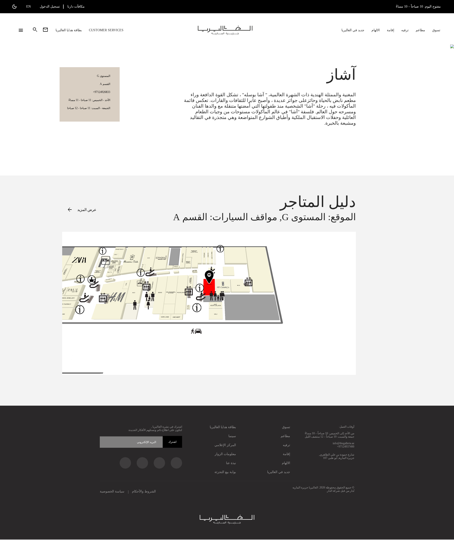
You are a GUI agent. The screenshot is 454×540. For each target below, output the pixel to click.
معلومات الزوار (225, 454)
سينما (232, 436)
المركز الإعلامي (225, 445)
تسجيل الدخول (50, 6)
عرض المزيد (81, 209)
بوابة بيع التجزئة (225, 472)
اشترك (172, 441)
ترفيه (405, 30)
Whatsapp (142, 463)
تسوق (436, 30)
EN (28, 6)
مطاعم (420, 30)
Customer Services (106, 30)
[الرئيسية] (225, 30)
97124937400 (346, 446)
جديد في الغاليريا (352, 30)
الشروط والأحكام (144, 491)
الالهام (375, 30)
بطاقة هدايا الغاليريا (69, 30)
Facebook (176, 463)
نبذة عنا (231, 463)
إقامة (390, 30)
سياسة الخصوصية (112, 491)
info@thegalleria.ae (343, 443)
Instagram (159, 463)
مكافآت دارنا (76, 6)
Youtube (125, 463)
